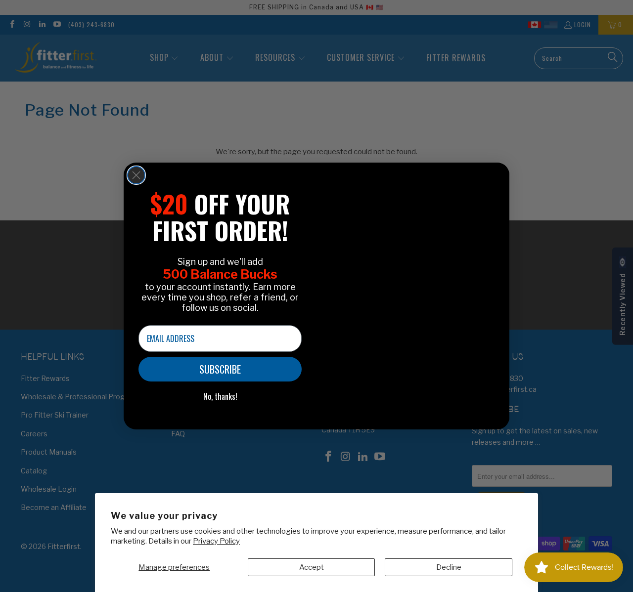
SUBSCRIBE (220, 369)
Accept (311, 567)
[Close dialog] (136, 175)
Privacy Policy (216, 541)
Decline (448, 567)
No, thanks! (220, 396)
